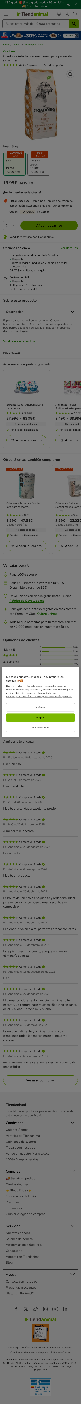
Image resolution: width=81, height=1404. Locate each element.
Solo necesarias (40, 727)
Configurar (41, 707)
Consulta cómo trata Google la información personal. (44, 696)
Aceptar (40, 717)
